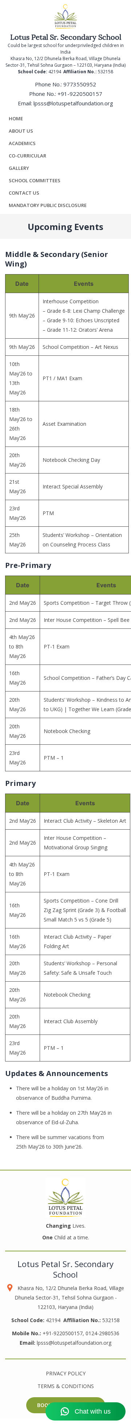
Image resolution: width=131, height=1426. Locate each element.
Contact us (24, 193)
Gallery (19, 168)
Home (16, 118)
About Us (21, 131)
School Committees (34, 180)
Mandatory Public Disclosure (48, 205)
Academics (22, 143)
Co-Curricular (27, 155)
